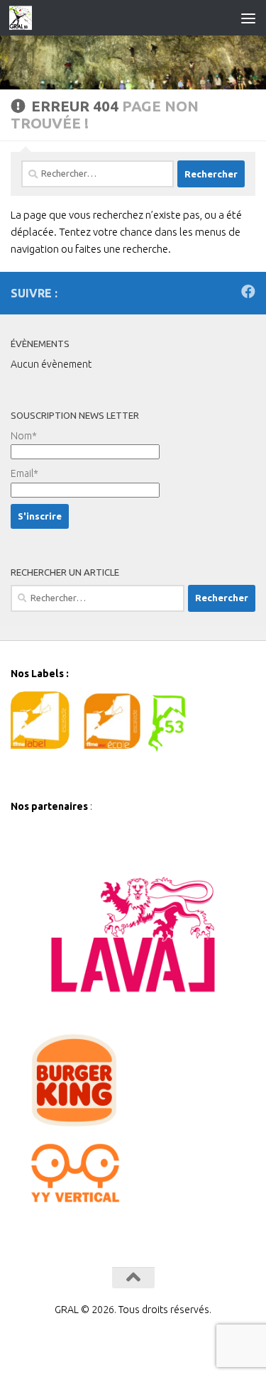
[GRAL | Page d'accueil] (24, 18)
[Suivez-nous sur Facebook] (248, 292)
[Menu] (248, 17)
